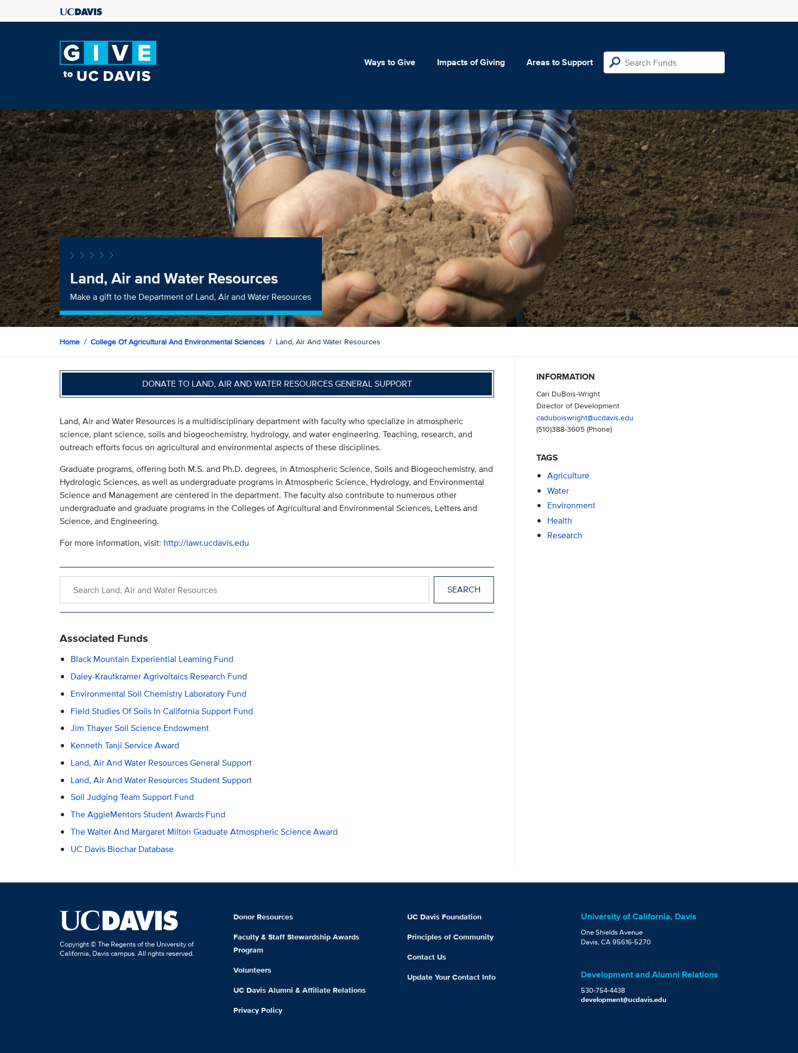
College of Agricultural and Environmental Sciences (178, 341)
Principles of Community (450, 936)
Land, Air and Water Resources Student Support (161, 780)
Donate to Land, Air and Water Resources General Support (277, 383)
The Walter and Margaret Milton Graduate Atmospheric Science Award (204, 831)
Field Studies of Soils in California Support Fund (162, 711)
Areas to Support (560, 62)
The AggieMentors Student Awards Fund (148, 814)
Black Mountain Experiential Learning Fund (152, 659)
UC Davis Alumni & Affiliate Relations (299, 990)
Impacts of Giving (471, 62)
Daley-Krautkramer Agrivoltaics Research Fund (159, 676)
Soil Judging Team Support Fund (132, 797)
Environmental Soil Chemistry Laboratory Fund (158, 694)
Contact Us (426, 956)
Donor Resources (263, 916)
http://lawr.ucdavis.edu (206, 543)
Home (70, 341)
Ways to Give (389, 62)
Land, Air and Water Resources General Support (161, 762)
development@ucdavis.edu (624, 999)
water (558, 490)
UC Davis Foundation (444, 916)
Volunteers (252, 969)
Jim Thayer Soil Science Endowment (140, 728)
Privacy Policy (257, 1010)
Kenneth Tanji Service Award (125, 745)
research (564, 535)
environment (571, 505)
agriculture (568, 475)
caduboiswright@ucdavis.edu (585, 417)
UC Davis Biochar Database (122, 849)
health (559, 520)
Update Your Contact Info (451, 977)
